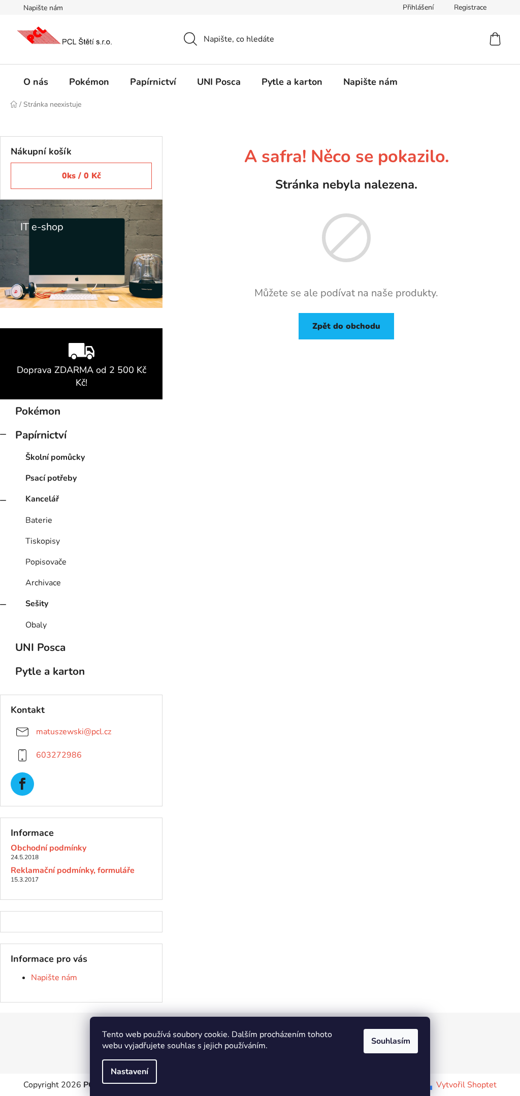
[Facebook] (22, 784)
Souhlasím (390, 1041)
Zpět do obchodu (346, 326)
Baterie (38, 520)
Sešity (36, 603)
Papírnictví (41, 435)
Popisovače (46, 562)
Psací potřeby (51, 478)
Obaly (36, 625)
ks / (81, 175)
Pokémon (37, 411)
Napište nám (43, 8)
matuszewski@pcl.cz (73, 731)
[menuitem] (35, 82)
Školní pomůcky (55, 457)
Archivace (43, 582)
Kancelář (42, 499)
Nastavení (129, 1071)
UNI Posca (40, 647)
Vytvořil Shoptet (466, 1084)
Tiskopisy (42, 541)
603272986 (59, 755)
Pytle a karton (50, 671)
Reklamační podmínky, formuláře (73, 870)
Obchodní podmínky (48, 848)
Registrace (470, 7)
